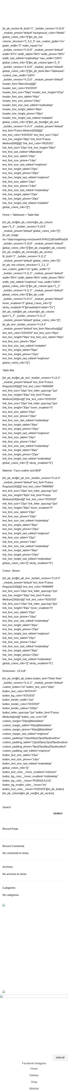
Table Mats (8, 973)
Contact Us (8, 919)
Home (5, 24)
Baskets (6, 944)
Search (6, 807)
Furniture (7, 956)
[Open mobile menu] (4, 3)
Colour (6, 570)
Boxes (5, 950)
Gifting (5, 961)
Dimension (8, 671)
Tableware (18, 214)
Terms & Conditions (12, 925)
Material (7, 470)
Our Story (7, 930)
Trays (5, 978)
